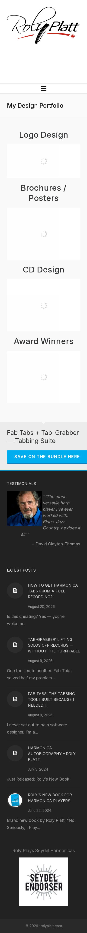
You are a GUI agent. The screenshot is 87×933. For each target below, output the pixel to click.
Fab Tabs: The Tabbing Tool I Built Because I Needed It (51, 699)
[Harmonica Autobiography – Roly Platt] (15, 753)
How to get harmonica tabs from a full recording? (53, 591)
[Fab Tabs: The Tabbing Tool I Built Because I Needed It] (15, 699)
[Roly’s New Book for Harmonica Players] (15, 800)
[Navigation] (43, 88)
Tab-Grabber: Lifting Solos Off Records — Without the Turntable (54, 645)
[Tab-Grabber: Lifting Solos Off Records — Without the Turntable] (15, 645)
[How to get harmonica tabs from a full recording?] (15, 590)
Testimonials (21, 483)
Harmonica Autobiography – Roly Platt (52, 754)
